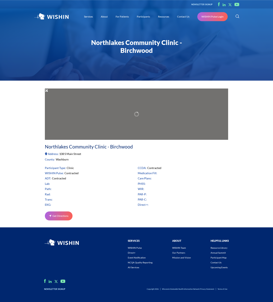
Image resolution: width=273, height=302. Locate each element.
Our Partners (178, 252)
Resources (163, 16)
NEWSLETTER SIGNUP (201, 4)
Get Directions (60, 215)
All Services (133, 267)
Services (88, 16)
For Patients (122, 16)
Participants (143, 16)
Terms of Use (222, 289)
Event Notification (137, 257)
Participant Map (219, 257)
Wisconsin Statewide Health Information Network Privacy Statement (188, 289)
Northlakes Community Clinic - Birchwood (89, 146)
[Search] (237, 17)
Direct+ (131, 252)
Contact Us (183, 16)
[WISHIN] (51, 17)
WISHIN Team (179, 247)
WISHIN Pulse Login (212, 16)
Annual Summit (218, 252)
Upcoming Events (219, 267)
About (104, 16)
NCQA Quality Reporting (140, 262)
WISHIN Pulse (135, 247)
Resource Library (219, 247)
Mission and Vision (181, 257)
